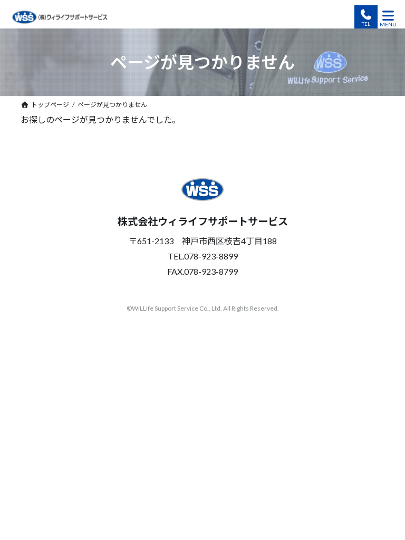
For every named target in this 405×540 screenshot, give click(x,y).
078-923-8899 (366, 16)
